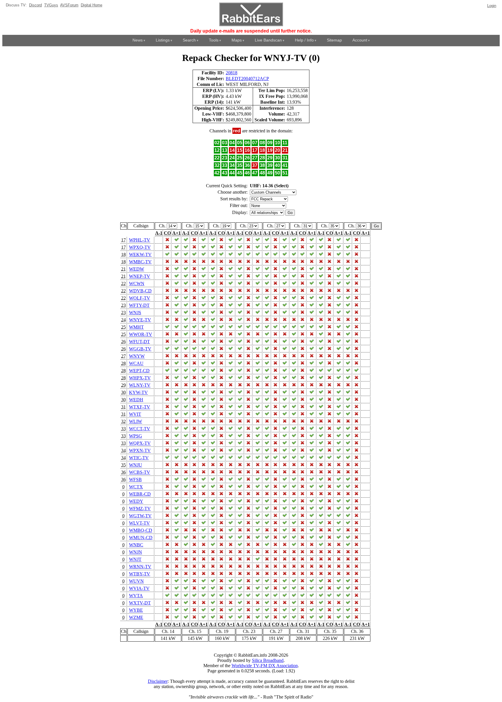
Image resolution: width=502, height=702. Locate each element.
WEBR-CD (140, 494)
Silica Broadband (268, 660)
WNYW (137, 356)
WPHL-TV (139, 239)
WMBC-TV (140, 261)
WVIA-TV (139, 588)
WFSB (135, 479)
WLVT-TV (139, 523)
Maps (237, 40)
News (137, 40)
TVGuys (51, 5)
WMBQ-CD (140, 530)
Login (491, 5)
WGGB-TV (140, 348)
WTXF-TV (139, 406)
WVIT (135, 414)
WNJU (135, 464)
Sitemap (334, 40)
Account (359, 40)
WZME (136, 617)
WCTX (136, 486)
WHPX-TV (140, 377)
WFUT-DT (139, 341)
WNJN (135, 552)
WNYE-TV (140, 319)
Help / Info (304, 40)
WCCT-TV (139, 428)
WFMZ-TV (140, 508)
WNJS (135, 312)
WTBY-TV (139, 573)
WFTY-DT (139, 305)
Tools (213, 40)
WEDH (136, 399)
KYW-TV (138, 392)
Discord (35, 5)
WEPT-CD (139, 370)
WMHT (136, 327)
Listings (163, 40)
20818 (231, 72)
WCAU (136, 363)
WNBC (136, 544)
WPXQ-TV (140, 247)
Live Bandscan (268, 40)
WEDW (136, 269)
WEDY (136, 501)
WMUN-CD (141, 537)
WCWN (136, 283)
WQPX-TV (140, 443)
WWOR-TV (140, 334)
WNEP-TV (139, 276)
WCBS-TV (139, 472)
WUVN (136, 581)
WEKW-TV (140, 254)
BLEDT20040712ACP (247, 78)
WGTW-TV (140, 515)
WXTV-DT (140, 602)
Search (189, 40)
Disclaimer (158, 681)
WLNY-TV (139, 385)
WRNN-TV (140, 566)
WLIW (135, 421)
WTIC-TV (139, 457)
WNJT (135, 559)
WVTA (136, 595)
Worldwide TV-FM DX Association (265, 665)
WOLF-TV (139, 298)
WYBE (136, 610)
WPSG (135, 435)
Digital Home (91, 5)
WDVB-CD (140, 290)
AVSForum (69, 5)
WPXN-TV (140, 450)
